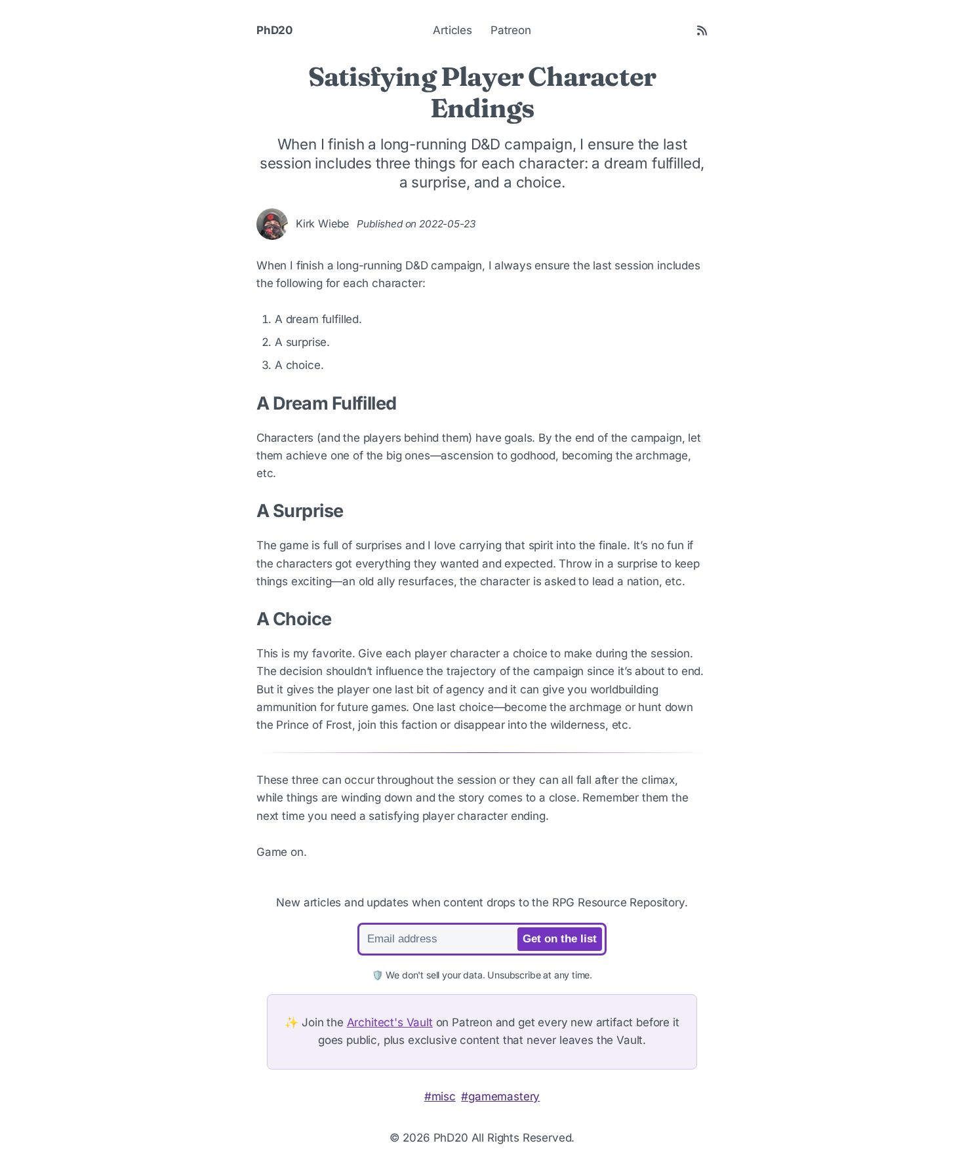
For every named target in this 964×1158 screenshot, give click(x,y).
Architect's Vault (390, 1022)
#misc (440, 1096)
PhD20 (274, 30)
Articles (452, 30)
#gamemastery (500, 1096)
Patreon (511, 30)
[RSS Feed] (702, 30)
